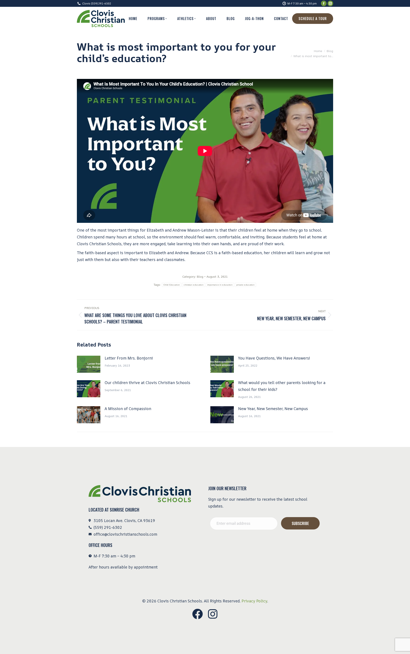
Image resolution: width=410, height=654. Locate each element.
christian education (194, 285)
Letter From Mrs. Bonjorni (129, 358)
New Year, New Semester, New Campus (273, 408)
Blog (200, 276)
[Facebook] (197, 614)
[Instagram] (212, 614)
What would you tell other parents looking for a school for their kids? (281, 386)
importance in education (220, 285)
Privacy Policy (254, 600)
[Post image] (88, 364)
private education (245, 285)
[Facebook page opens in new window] (324, 3)
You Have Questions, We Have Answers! (274, 358)
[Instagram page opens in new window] (330, 3)
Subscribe (300, 523)
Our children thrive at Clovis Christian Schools (147, 382)
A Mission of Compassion (128, 408)
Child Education (171, 285)
